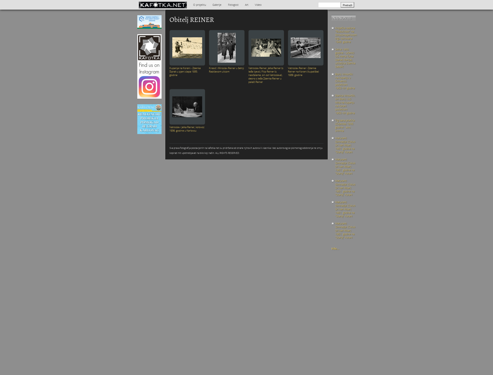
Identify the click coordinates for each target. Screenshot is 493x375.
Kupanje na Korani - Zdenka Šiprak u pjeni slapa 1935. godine (185, 71)
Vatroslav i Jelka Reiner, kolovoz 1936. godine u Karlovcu (186, 128)
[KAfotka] (163, 5)
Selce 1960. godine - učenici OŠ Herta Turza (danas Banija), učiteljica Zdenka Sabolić (345, 58)
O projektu (199, 5)
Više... (335, 248)
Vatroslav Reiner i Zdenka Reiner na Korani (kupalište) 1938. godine (303, 71)
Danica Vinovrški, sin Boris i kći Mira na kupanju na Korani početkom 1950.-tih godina (345, 104)
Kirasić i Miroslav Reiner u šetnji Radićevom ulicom (226, 69)
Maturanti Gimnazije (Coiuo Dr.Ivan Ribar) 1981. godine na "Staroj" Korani (345, 145)
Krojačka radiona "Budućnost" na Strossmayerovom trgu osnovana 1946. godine (345, 35)
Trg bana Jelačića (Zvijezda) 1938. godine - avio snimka (345, 126)
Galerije (216, 5)
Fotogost (233, 5)
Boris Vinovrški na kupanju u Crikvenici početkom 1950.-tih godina (345, 81)
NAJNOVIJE (342, 18)
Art (246, 5)
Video (258, 5)
